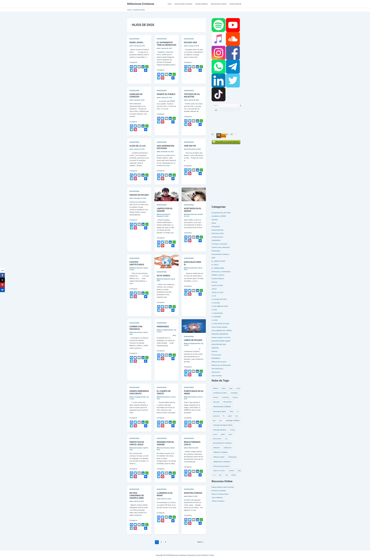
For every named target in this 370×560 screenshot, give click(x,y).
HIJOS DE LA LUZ (138, 146)
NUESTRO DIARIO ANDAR (221, 341)
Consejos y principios (219, 244)
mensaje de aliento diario (223, 425)
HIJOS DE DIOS (134, 39)
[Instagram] (218, 53)
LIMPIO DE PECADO (193, 340)
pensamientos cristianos (222, 443)
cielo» (231, 388)
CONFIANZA (216, 240)
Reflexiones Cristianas (140, 3)
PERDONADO (163, 326)
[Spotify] (218, 25)
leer (220, 420)
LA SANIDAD (216, 317)
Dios (231, 411)
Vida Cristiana (217, 376)
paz (226, 438)
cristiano (235, 397)
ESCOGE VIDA (190, 42)
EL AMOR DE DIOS (218, 261)
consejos (234, 393)
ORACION (215, 348)
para (230, 434)
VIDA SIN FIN (190, 146)
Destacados (216, 251)
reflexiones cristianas (221, 462)
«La (214, 475)
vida (239, 470)
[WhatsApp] (218, 67)
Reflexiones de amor (219, 362)
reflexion (216, 448)
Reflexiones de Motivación (221, 365)
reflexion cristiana (220, 452)
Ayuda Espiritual (235, 4)
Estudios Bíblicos (201, 4)
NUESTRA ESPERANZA (220, 334)
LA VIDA (215, 320)
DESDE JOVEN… (137, 42)
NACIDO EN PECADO (139, 195)
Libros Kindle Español (219, 327)
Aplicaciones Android (218, 4)
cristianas (225, 397)
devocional (227, 402)
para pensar (217, 439)
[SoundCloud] (233, 39)
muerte (232, 430)
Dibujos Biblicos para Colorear (223, 487)
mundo (215, 434)
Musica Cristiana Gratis (220, 494)
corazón (215, 397)
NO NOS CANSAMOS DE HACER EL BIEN (137, 495)
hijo (236, 416)
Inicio (170, 4)
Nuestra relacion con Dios (221, 337)
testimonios (216, 372)
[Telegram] (233, 67)
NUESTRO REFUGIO (219, 344)
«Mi (220, 475)
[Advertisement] (226, 173)
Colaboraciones (217, 237)
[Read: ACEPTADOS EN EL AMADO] (194, 194)
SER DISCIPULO (217, 369)
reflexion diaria (218, 457)
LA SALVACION (217, 313)
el (237, 411)
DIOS (213, 258)
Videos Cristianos (218, 501)
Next (200, 542)
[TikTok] (218, 94)
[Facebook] (233, 53)
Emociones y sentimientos (221, 272)
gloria (230, 416)
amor (223, 388)
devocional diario (219, 411)
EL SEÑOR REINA (218, 268)
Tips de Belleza (217, 497)
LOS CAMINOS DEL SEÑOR (221, 330)
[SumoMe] (2, 289)
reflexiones (232, 457)
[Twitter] (233, 80)
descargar (216, 402)
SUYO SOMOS (163, 275)
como (238, 388)
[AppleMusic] (218, 39)
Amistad (215, 220)
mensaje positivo (219, 430)
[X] (2, 280)
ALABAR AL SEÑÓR (219, 216)
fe (224, 416)
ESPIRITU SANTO (218, 275)
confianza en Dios (220, 393)
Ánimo (214, 223)
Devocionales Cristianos (183, 4)
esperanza (216, 416)
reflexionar (227, 448)
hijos (214, 420)
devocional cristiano (222, 406)
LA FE (214, 296)
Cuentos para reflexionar (221, 247)
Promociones (216, 355)
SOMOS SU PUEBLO (166, 94)
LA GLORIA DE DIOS (219, 299)
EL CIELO (215, 265)
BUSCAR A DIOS (218, 233)
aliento (215, 388)
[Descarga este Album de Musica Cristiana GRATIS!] (227, 120)
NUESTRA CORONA (193, 493)
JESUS (214, 289)
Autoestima (216, 226)
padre (223, 434)
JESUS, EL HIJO (217, 292)
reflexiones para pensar (221, 466)
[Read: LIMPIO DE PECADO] (194, 326)
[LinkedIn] (218, 80)
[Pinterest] (2, 284)
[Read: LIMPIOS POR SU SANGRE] (166, 194)
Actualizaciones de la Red (221, 213)
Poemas (214, 351)
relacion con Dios (219, 470)
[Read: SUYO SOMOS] (166, 261)
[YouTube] (233, 25)
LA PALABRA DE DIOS (220, 306)
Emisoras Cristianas (219, 491)
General (214, 282)
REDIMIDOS (216, 358)
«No (226, 475)
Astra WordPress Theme (205, 555)
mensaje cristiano (233, 420)
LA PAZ (214, 310)
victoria (231, 470)
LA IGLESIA (216, 303)
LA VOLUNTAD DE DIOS (220, 324)
